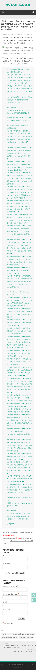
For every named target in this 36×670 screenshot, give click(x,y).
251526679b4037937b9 (9, 637)
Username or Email (9, 556)
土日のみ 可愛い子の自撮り (23, 651)
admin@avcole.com (8, 34)
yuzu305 (22, 637)
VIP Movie (23, 34)
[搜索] (33, 12)
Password (6, 564)
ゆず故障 (30, 637)
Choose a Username (10, 586)
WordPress (32, 665)
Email (5, 602)
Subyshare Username (10, 594)
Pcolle (18, 34)
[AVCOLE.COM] (18, 5)
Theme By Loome (18, 667)
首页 (2, 12)
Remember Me (13, 573)
